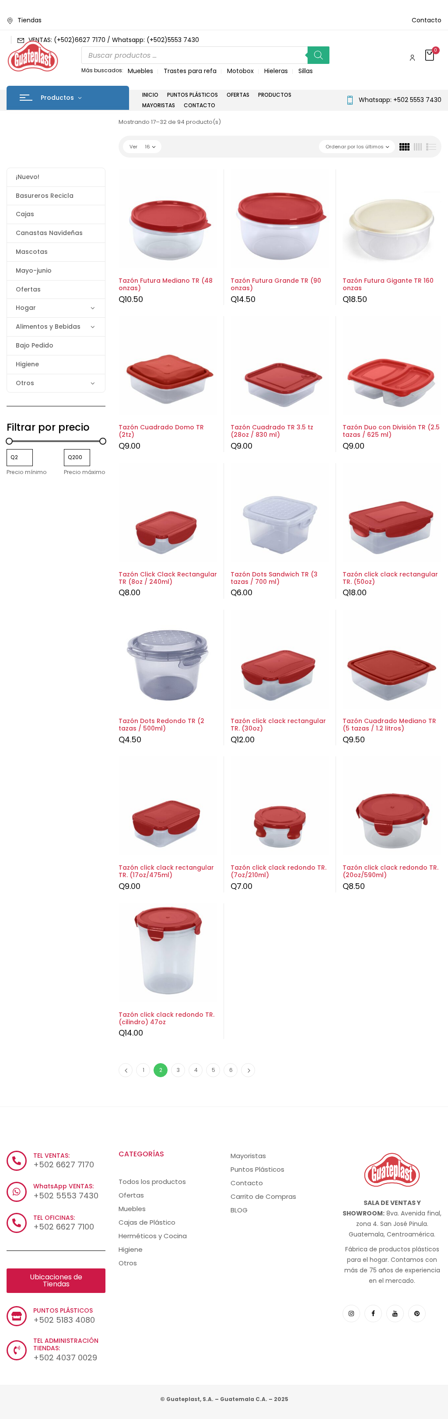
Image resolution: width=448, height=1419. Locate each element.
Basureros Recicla (45, 195)
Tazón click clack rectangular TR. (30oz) (278, 725)
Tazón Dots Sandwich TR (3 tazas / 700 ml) (274, 578)
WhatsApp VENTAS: (63, 1186)
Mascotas (32, 251)
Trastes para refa (190, 71)
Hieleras (276, 71)
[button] (430, 56)
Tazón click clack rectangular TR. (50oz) (390, 578)
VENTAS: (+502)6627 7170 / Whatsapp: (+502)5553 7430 (113, 39)
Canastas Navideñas (49, 232)
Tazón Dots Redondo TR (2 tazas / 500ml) (161, 725)
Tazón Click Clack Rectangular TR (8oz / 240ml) (168, 578)
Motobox (240, 71)
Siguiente (248, 1070)
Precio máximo (84, 472)
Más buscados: (102, 70)
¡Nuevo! (27, 176)
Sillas (305, 71)
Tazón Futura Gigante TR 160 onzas (388, 284)
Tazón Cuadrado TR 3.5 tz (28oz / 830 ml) (272, 431)
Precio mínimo (27, 472)
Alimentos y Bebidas (48, 326)
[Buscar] (318, 55)
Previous (126, 1070)
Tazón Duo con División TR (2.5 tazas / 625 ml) (391, 431)
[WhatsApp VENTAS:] (17, 1192)
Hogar (26, 307)
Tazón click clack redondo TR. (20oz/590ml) (390, 871)
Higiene (27, 364)
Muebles (140, 71)
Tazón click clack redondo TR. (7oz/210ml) (278, 871)
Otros (25, 383)
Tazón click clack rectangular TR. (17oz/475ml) (166, 871)
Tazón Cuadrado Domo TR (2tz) (161, 431)
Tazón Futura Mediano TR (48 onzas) (166, 284)
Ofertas (28, 289)
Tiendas (30, 20)
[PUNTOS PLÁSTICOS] (17, 1316)
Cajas (25, 214)
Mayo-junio (34, 270)
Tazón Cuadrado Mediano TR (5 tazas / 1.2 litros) (389, 725)
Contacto (426, 20)
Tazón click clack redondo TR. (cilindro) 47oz (166, 1018)
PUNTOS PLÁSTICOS (63, 1310)
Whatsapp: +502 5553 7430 (400, 99)
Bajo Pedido (34, 345)
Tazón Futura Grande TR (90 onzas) (276, 284)
